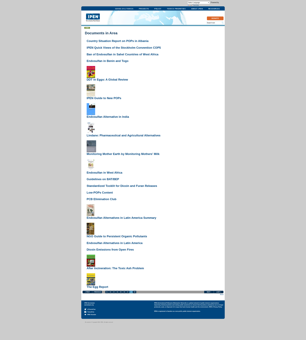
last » (218, 292)
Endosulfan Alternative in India (108, 116)
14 (117, 292)
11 (107, 292)
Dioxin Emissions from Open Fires (110, 249)
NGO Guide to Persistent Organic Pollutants (117, 236)
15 (120, 292)
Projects (144, 9)
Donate (215, 18)
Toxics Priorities (176, 9)
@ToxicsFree (91, 309)
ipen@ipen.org (89, 305)
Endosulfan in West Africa (104, 172)
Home (87, 27)
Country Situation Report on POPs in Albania (117, 41)
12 (110, 292)
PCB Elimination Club (101, 199)
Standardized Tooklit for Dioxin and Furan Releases (122, 185)
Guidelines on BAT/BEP (103, 179)
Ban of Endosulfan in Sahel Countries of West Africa (122, 54)
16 (124, 292)
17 (127, 292)
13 (114, 292)
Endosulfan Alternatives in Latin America (114, 243)
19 (134, 292)
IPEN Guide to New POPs (104, 98)
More (222, 294)
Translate (195, 5)
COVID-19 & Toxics (124, 9)
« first (87, 292)
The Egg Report (97, 286)
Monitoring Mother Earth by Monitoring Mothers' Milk (123, 154)
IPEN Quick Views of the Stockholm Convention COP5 (124, 47)
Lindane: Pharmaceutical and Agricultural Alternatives (123, 135)
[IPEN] (93, 20)
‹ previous (97, 292)
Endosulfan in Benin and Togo (107, 61)
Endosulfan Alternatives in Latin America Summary (121, 217)
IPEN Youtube (91, 314)
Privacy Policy (217, 307)
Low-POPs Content (100, 192)
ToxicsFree (90, 312)
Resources (214, 9)
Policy (157, 9)
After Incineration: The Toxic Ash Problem (115, 268)
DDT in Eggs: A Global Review (107, 79)
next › (209, 292)
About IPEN (197, 9)
